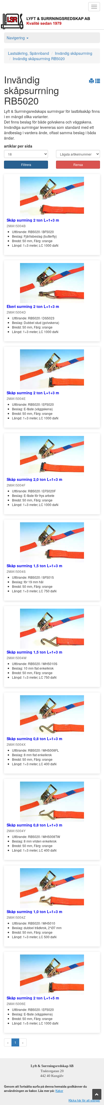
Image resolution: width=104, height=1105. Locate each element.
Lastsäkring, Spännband (28, 53)
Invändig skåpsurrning (73, 53)
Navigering (16, 37)
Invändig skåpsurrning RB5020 (39, 58)
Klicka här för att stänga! (84, 1100)
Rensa (78, 164)
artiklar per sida (18, 146)
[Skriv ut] (92, 80)
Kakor (59, 1090)
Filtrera (26, 164)
